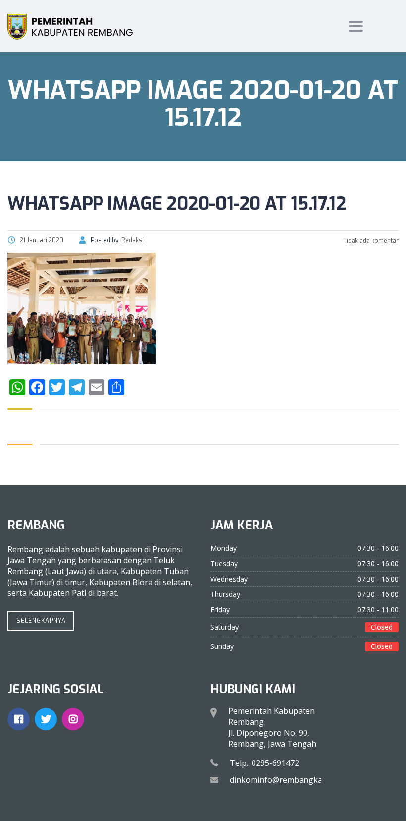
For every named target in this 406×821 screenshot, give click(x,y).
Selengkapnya (41, 621)
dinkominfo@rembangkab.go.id (288, 779)
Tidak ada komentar (370, 241)
